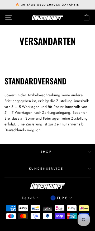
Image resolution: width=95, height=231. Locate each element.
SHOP (46, 152)
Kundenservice (46, 168)
